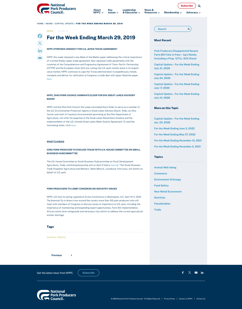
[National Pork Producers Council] (56, 8)
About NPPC (97, 11)
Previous (57, 255)
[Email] (40, 58)
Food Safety (161, 185)
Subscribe (187, 5)
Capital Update (64, 23)
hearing (114, 165)
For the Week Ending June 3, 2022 (174, 128)
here (49, 79)
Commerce (160, 173)
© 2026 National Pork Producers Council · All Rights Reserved (135, 299)
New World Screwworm (168, 191)
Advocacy (192, 12)
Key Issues (112, 11)
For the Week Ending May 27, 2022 (174, 134)
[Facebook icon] (182, 272)
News (49, 23)
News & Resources (151, 11)
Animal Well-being (165, 167)
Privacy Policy (169, 299)
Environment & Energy (167, 179)
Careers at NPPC (185, 299)
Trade (157, 209)
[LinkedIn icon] (202, 272)
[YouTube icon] (196, 272)
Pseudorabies (162, 203)
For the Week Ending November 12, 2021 (178, 140)
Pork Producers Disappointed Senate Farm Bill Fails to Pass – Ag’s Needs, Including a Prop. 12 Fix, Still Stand (176, 54)
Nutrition (159, 197)
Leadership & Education (130, 11)
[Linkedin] (40, 51)
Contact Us (200, 299)
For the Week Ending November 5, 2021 (177, 146)
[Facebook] (40, 36)
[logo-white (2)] (189, 272)
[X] (40, 43)
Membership (171, 12)
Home (40, 23)
